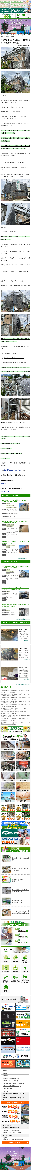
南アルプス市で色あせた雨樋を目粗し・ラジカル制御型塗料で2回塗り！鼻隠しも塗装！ (15, 716)
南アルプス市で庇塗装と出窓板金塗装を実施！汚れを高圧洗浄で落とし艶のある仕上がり (15, 705)
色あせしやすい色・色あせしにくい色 (18, 901)
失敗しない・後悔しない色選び (20, 859)
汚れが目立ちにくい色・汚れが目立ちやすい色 (20, 890)
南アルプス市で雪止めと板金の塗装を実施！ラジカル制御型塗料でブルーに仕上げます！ (15, 723)
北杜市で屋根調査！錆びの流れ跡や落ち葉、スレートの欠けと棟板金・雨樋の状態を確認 (15, 694)
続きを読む (27, 640)
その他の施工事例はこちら (23, 558)
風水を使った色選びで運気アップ (18, 880)
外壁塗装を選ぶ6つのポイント (10, 1080)
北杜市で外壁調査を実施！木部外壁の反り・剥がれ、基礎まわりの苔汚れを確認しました (23, 654)
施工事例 (5, 1070)
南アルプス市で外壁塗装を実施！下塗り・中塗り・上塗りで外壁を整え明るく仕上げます (23, 673)
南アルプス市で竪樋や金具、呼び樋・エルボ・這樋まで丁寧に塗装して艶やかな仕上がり (15, 712)
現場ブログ (9, 35)
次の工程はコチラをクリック (13, 470)
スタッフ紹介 (6, 1091)
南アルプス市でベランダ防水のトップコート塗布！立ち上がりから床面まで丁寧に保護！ (15, 719)
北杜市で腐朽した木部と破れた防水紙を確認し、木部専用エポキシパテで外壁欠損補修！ (23, 635)
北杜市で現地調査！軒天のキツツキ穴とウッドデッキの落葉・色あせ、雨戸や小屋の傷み (15, 698)
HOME (2, 35)
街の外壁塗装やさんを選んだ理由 (11, 1078)
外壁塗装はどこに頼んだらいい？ (11, 1130)
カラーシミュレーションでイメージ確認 (20, 869)
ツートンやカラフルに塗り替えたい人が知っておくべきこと (20, 913)
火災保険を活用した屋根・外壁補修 (12, 1132)
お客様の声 (6, 1075)
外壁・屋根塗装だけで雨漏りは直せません (13, 1083)
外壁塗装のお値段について (9, 1088)
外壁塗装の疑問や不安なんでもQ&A (12, 1086)
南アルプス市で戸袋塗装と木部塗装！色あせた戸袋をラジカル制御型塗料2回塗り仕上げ (15, 709)
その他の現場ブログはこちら (22, 684)
